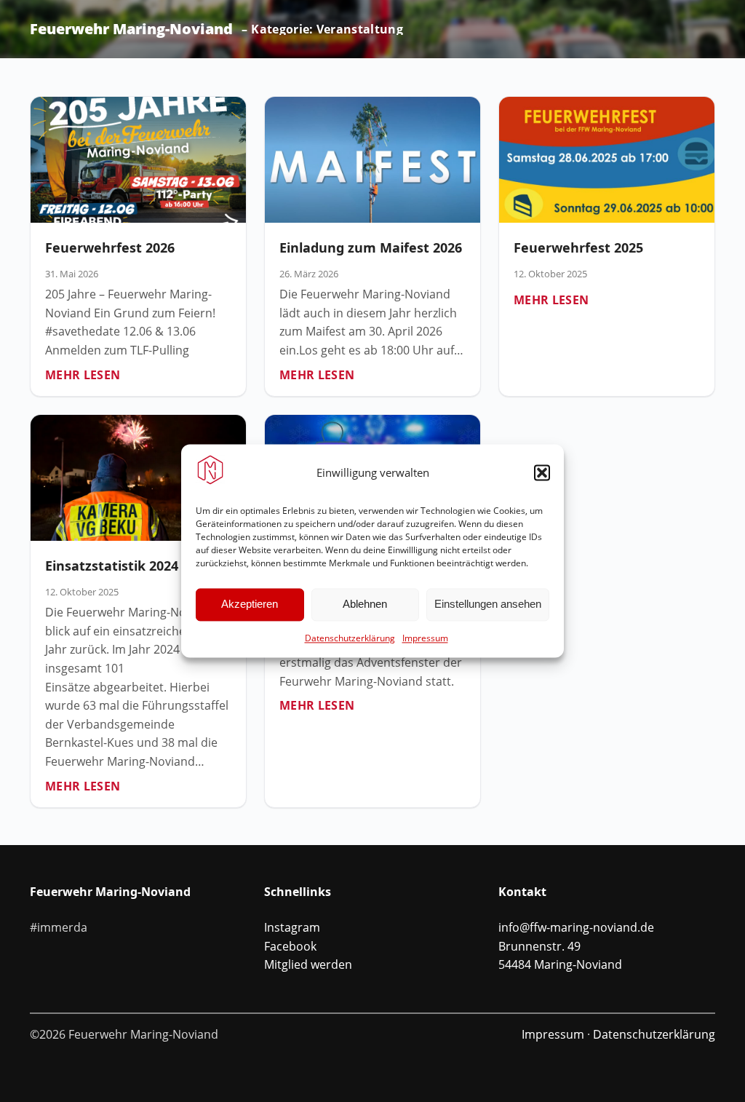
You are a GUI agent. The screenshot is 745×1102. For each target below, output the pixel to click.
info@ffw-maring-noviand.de (576, 927)
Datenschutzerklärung (350, 638)
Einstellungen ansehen (487, 604)
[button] (542, 472)
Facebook (290, 946)
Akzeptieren (249, 604)
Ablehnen (365, 604)
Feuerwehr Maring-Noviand (131, 29)
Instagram (292, 927)
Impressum (425, 638)
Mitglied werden (308, 964)
